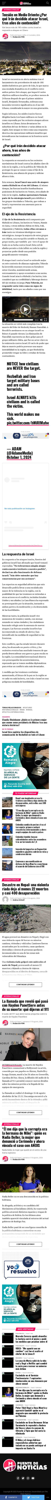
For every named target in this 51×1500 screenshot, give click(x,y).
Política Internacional (13, 712)
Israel (30, 710)
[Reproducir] (5, 320)
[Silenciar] (41, 320)
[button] (25, 309)
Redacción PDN (18, 37)
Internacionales (10, 710)
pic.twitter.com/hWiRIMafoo (28, 423)
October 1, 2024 (19, 457)
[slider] (23, 319)
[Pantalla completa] (45, 320)
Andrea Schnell (18, 900)
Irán (23, 710)
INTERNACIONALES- (12, 1064)
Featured (28, 708)
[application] (25, 309)
